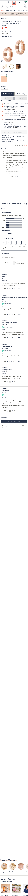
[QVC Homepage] (1, 19)
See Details (12, 109)
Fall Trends (21, 10)
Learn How (10, 122)
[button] (3, 3)
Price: (2, 72)
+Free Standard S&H (7, 31)
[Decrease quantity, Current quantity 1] (2, 89)
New (15, 10)
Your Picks (9, 10)
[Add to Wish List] (25, 22)
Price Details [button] (5, 33)
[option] (14, 14)
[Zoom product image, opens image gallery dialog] (2, 61)
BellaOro (4, 25)
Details (22, 113)
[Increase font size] (24, 145)
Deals (2, 10)
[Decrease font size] (26, 145)
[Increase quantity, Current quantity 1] (7, 89)
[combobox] (12, 6)
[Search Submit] (25, 6)
